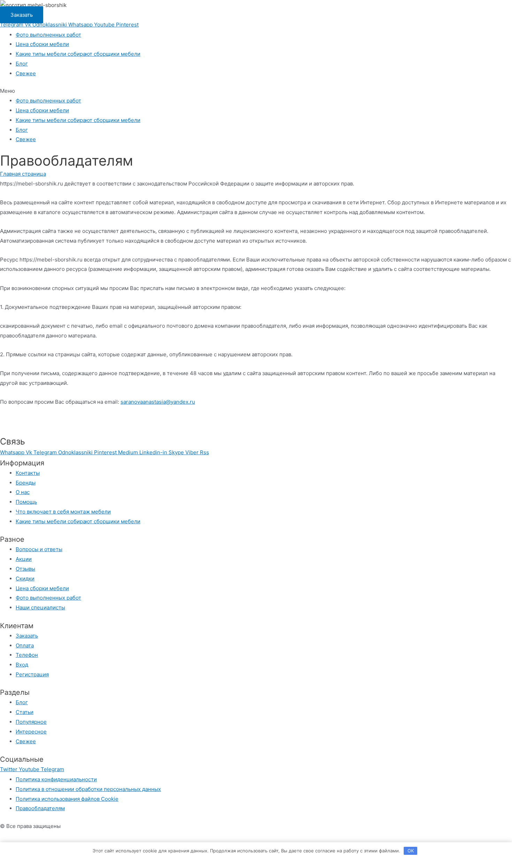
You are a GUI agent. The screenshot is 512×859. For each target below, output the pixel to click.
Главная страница (23, 173)
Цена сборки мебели (42, 44)
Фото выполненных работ (48, 34)
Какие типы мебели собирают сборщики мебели (78, 54)
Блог (22, 63)
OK (411, 850)
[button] (21, 14)
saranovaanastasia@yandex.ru (158, 401)
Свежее (26, 73)
